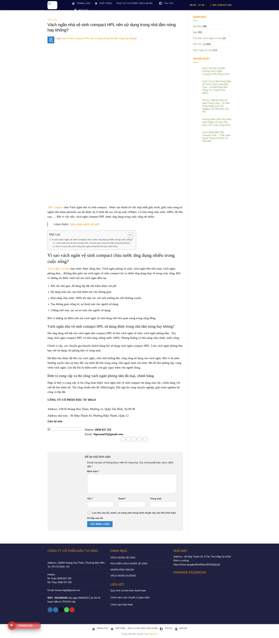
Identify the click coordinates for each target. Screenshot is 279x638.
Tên (90, 498)
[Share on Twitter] (128, 439)
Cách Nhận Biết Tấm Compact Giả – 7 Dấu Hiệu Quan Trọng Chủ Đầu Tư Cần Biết (216, 136)
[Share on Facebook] (123, 439)
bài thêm (197, 26)
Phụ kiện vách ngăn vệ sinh (207, 38)
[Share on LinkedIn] (144, 439)
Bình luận (93, 471)
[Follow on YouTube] (72, 609)
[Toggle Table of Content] (129, 235)
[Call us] (66, 609)
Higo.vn (152, 634)
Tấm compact (55, 207)
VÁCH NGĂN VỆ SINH (122, 557)
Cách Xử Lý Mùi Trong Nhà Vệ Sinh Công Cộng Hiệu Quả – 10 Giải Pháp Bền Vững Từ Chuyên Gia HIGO (216, 87)
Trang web (155, 498)
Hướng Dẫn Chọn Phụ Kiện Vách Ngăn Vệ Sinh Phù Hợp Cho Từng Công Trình (216, 122)
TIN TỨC (52, 20)
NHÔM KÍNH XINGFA (122, 569)
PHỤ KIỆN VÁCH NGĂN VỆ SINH (128, 563)
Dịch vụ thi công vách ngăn (134, 3)
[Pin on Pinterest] (139, 439)
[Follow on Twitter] (55, 609)
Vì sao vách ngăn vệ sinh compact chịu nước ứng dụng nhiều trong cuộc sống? (92, 239)
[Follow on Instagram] (50, 609)
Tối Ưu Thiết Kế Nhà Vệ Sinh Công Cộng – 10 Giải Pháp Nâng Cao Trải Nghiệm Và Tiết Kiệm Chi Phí (215, 106)
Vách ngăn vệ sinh (58, 268)
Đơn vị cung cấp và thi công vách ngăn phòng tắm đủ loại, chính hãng (86, 246)
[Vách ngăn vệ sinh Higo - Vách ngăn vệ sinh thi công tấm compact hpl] (57, 5)
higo (195, 32)
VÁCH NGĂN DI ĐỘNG (123, 575)
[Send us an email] (61, 609)
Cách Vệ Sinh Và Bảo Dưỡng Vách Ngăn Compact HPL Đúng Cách (216, 71)
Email (122, 498)
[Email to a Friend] (134, 439)
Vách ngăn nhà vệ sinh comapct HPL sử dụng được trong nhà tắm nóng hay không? (93, 243)
